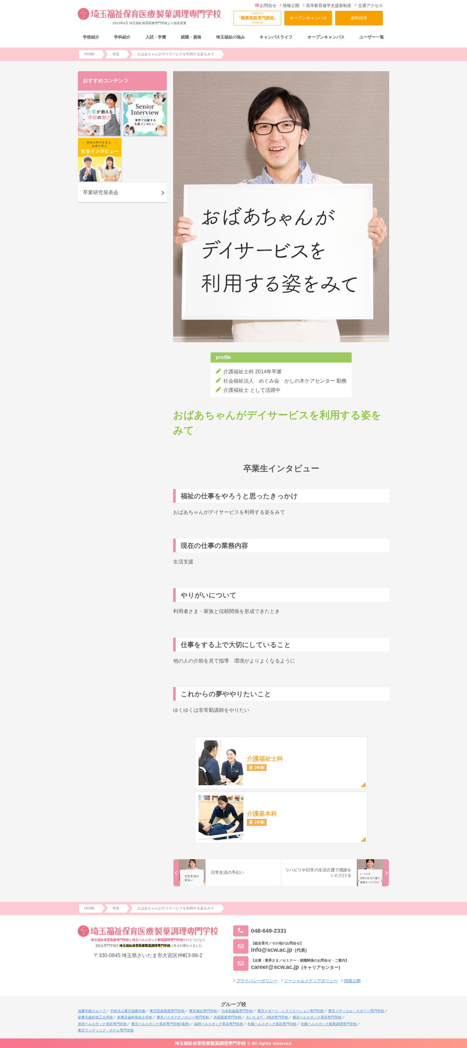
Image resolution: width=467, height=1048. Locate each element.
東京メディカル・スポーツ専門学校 (356, 1011)
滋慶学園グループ (92, 1011)
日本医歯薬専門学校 (237, 1011)
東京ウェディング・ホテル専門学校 (106, 1030)
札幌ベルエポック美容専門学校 (271, 1024)
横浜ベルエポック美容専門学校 (317, 1017)
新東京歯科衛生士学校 (134, 1017)
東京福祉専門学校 (203, 1011)
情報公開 (291, 5)
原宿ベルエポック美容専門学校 (102, 1024)
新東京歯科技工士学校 (95, 1017)
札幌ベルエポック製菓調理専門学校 (329, 1024)
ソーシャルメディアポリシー (311, 980)
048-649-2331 (269, 931)
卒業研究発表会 (100, 192)
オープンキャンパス (308, 18)
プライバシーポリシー (257, 980)
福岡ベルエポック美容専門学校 (218, 1024)
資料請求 (359, 18)
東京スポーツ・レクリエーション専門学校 (290, 1011)
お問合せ (268, 5)
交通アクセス (370, 5)
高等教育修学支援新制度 (328, 5)
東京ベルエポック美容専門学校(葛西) (160, 1024)
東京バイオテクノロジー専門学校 (183, 1017)
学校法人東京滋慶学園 (127, 1011)
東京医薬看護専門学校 (167, 1011)
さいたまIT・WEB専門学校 (267, 1017)
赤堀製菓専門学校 (227, 1017)
